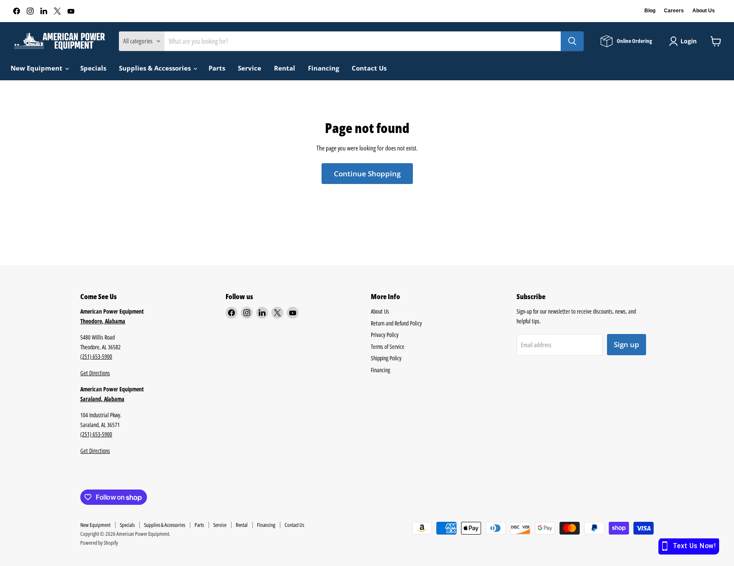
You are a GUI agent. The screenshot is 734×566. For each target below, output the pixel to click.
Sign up (626, 344)
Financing (323, 68)
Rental (284, 68)
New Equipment (37, 68)
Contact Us (369, 68)
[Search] (572, 41)
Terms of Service (387, 346)
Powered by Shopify (99, 542)
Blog (649, 11)
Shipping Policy (386, 358)
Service (249, 68)
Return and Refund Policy (396, 323)
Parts (217, 68)
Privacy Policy (384, 335)
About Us (703, 11)
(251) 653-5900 (96, 356)
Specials (93, 68)
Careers (674, 11)
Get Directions (95, 373)
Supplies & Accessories (155, 68)
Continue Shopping (367, 173)
